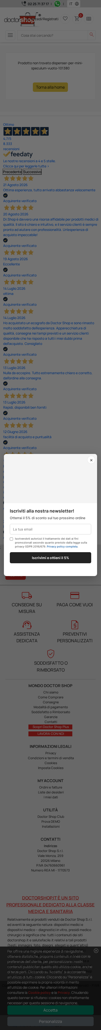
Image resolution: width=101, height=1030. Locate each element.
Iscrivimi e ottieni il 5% (50, 558)
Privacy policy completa (62, 546)
